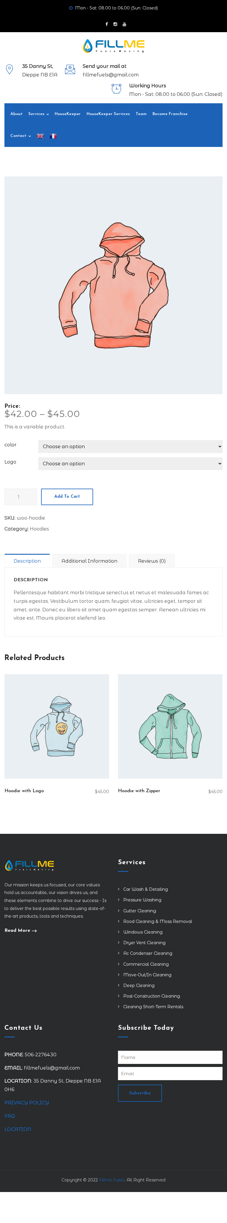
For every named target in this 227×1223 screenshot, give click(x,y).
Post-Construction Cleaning (151, 996)
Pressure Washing (142, 900)
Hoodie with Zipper (139, 791)
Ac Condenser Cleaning (147, 953)
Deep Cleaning (139, 985)
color (10, 445)
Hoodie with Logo (24, 791)
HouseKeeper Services (108, 114)
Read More (17, 930)
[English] (40, 136)
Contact (18, 136)
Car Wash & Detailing (145, 889)
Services (36, 114)
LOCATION (18, 1129)
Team (141, 114)
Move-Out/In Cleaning (147, 975)
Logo (10, 462)
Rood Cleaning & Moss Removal (157, 921)
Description (27, 561)
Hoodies (39, 529)
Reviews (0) (152, 561)
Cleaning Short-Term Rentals (153, 1006)
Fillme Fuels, (112, 1180)
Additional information (89, 561)
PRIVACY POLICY (26, 1103)
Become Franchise (170, 114)
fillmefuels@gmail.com (111, 75)
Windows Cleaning (143, 932)
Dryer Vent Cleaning (144, 942)
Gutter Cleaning (139, 910)
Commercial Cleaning (146, 964)
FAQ (9, 1116)
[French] (53, 136)
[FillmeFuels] (113, 46)
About (16, 114)
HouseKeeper (68, 114)
